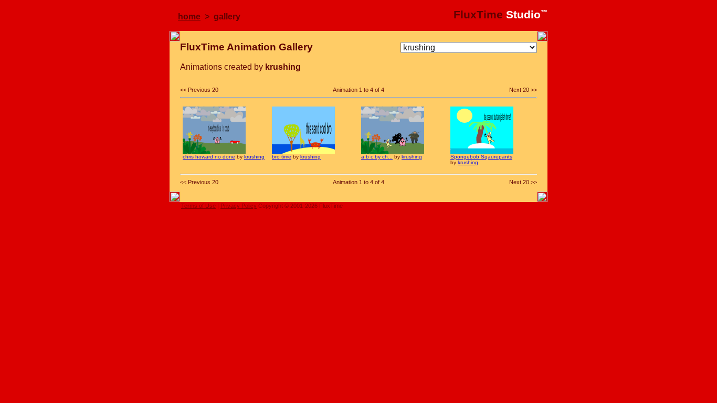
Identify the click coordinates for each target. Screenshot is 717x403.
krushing (254, 157)
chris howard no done (209, 157)
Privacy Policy (238, 206)
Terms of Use (198, 206)
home (189, 16)
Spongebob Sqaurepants (481, 157)
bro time (281, 157)
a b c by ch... (377, 157)
